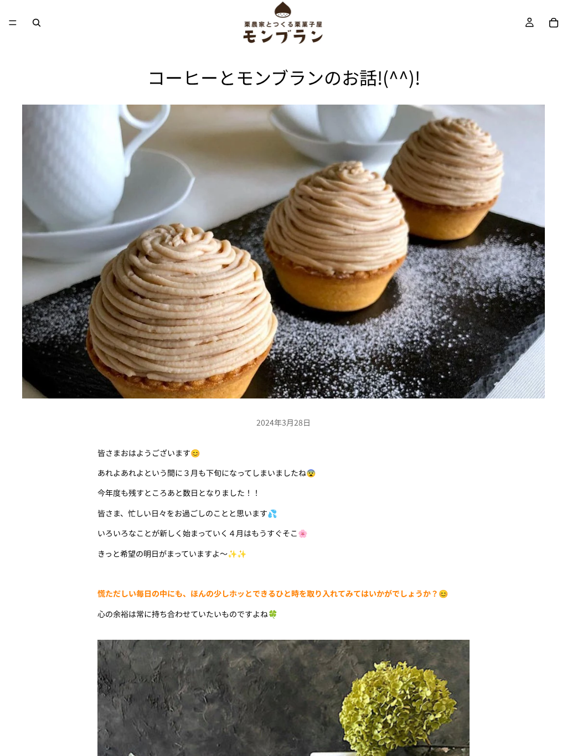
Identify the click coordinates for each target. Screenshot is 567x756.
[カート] (554, 23)
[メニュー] (12, 22)
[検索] (36, 23)
